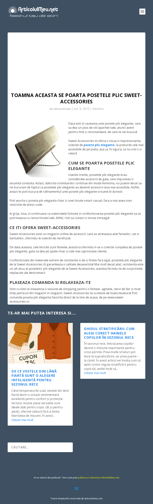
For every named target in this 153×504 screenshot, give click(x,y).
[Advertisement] (76, 60)
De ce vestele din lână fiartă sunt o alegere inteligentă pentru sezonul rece (34, 377)
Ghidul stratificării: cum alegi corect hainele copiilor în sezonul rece (109, 333)
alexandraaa (62, 109)
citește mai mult (22, 420)
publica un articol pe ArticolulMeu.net (98, 477)
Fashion (98, 109)
